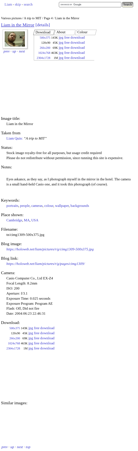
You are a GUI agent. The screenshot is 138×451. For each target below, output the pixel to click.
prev (7, 51)
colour (48, 206)
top (28, 447)
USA (34, 220)
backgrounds (80, 206)
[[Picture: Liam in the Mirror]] (15, 39)
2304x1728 (43, 58)
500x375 (45, 37)
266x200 (45, 47)
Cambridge (14, 220)
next (22, 51)
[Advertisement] (61, 88)
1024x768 (44, 52)
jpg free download (72, 37)
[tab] (44, 32)
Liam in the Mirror (17, 24)
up (14, 51)
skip (18, 4)
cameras (37, 206)
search (28, 4)
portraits (12, 206)
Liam (8, 4)
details (42, 24)
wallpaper (62, 206)
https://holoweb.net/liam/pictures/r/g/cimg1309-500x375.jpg (50, 249)
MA (27, 220)
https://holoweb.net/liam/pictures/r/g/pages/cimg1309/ (45, 264)
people (25, 206)
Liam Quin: (26, 138)
